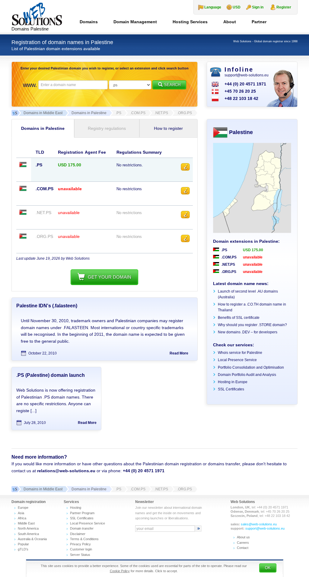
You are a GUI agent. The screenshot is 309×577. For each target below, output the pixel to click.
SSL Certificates (231, 389)
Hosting (75, 507)
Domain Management (135, 21)
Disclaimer (77, 534)
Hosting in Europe (232, 382)
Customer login (81, 549)
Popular (23, 544)
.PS (224, 250)
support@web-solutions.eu (247, 75)
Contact (242, 548)
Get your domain (109, 277)
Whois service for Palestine (240, 353)
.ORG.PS (228, 272)
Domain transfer (82, 528)
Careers (243, 542)
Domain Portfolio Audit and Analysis (247, 375)
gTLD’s (23, 549)
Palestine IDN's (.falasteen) (46, 305)
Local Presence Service (237, 360)
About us (243, 537)
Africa (22, 518)
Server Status (80, 554)
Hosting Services (190, 21)
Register (283, 7)
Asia (21, 513)
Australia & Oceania (32, 539)
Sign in (257, 7)
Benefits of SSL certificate (239, 318)
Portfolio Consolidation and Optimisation (251, 367)
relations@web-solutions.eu (66, 470)
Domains (89, 21)
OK (268, 568)
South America (28, 534)
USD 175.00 (253, 250)
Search (172, 84)
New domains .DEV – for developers (247, 332)
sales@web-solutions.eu (259, 524)
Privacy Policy (80, 544)
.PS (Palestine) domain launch (50, 375)
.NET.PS (228, 264)
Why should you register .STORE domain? (252, 325)
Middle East (26, 523)
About (229, 21)
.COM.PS (229, 257)
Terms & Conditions (84, 539)
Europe (23, 507)
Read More (179, 353)
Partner (259, 21)
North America (28, 528)
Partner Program (82, 513)
